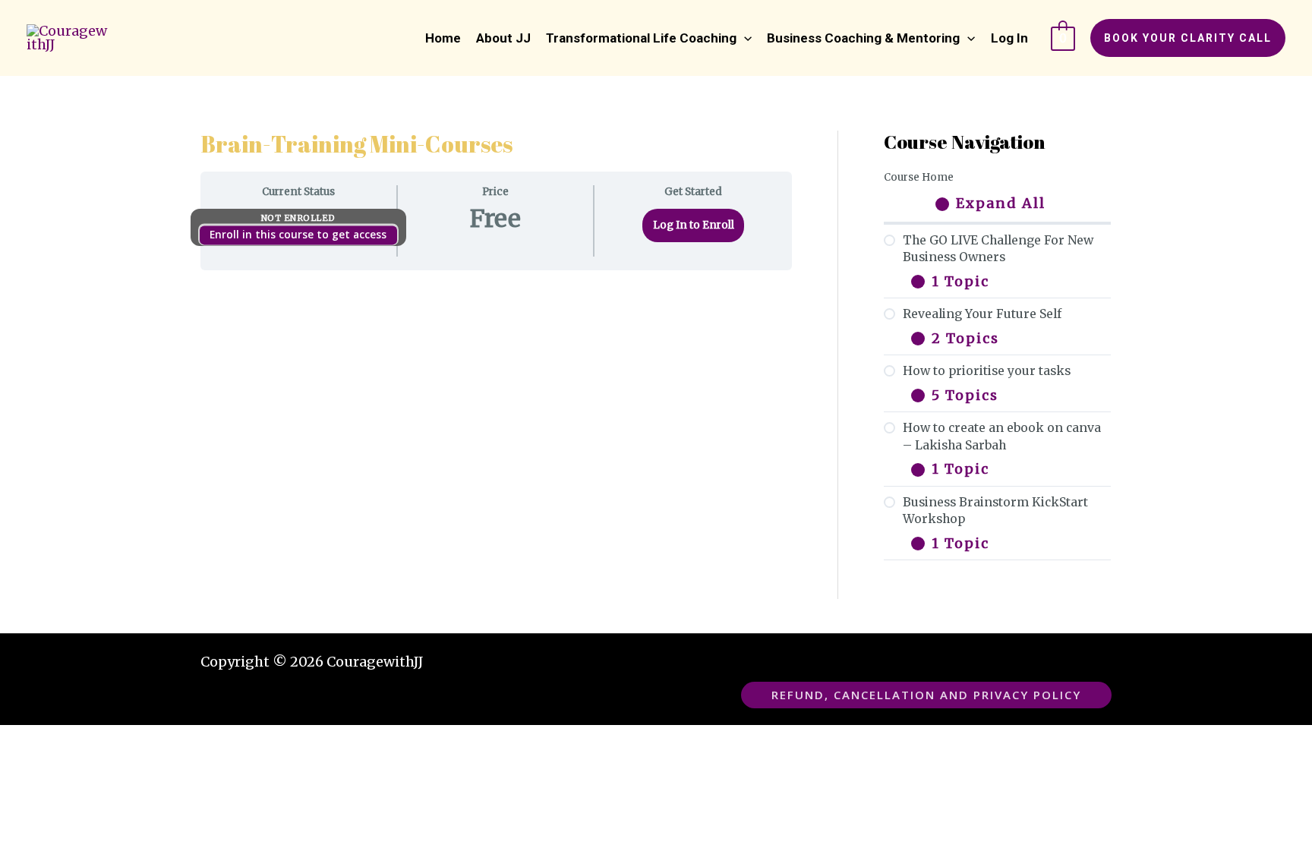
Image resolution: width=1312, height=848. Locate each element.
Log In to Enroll (693, 225)
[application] (744, 38)
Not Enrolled (298, 218)
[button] (648, 38)
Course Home (919, 177)
